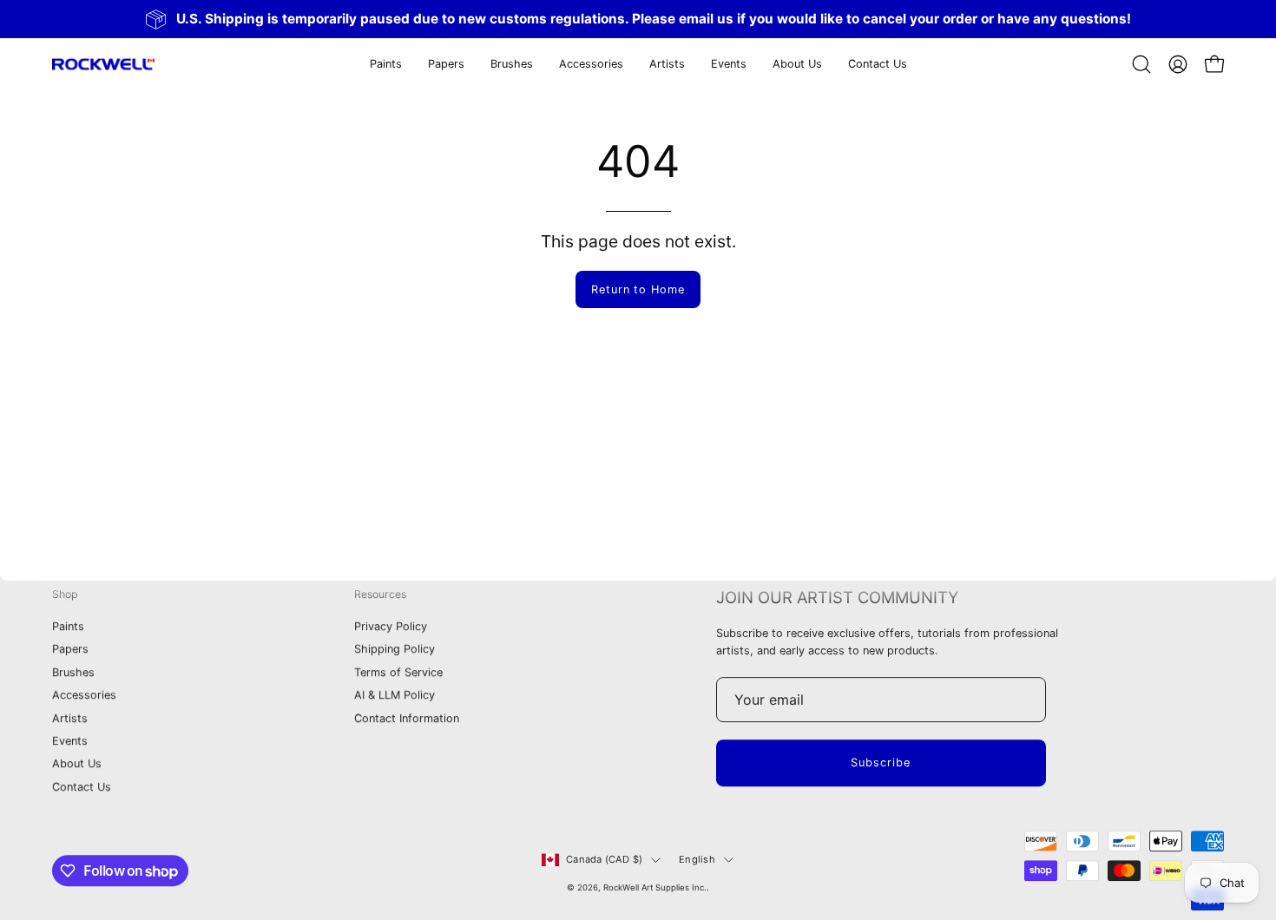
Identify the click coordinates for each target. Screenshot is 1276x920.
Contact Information (406, 718)
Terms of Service (398, 672)
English (697, 859)
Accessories (84, 695)
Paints (68, 627)
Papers (70, 649)
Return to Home (638, 289)
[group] (638, 19)
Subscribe (881, 762)
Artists (70, 718)
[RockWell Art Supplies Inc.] (104, 64)
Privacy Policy (390, 627)
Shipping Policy (394, 649)
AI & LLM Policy (394, 695)
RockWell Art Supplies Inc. (655, 887)
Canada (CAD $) (604, 859)
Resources (380, 594)
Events (70, 740)
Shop (65, 594)
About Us (77, 764)
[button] (446, 64)
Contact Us (81, 786)
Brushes (73, 672)
